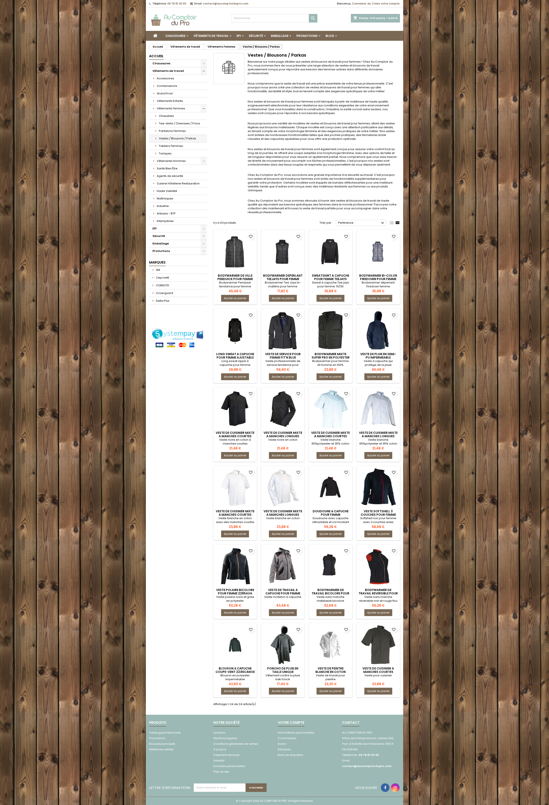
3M (157, 270)
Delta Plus (162, 301)
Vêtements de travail (211, 36)
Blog (330, 36)
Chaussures (175, 36)
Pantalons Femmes (172, 131)
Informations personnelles (296, 733)
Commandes (287, 738)
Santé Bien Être (167, 168)
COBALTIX (162, 285)
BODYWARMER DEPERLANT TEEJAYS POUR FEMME (283, 277)
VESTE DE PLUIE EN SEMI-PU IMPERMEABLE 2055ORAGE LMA (378, 357)
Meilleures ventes (161, 749)
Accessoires (165, 78)
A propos (219, 749)
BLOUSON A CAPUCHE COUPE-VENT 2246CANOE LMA (235, 671)
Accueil (156, 56)
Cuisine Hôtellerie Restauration (178, 183)
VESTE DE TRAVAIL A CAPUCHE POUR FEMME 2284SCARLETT (282, 593)
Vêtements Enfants (170, 101)
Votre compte (291, 722)
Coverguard (164, 293)
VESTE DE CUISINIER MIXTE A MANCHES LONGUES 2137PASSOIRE (283, 436)
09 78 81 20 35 (176, 3)
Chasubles (166, 116)
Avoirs (282, 744)
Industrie (163, 206)
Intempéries (165, 221)
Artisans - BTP (166, 213)
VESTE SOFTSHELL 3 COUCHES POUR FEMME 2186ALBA (378, 514)
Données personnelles (229, 766)
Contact (350, 722)
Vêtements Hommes (171, 161)
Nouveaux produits (162, 744)
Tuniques (165, 153)
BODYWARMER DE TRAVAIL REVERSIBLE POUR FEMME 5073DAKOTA (378, 593)
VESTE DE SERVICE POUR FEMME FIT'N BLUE (283, 356)
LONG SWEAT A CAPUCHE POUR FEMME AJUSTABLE (235, 356)
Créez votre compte (386, 3)
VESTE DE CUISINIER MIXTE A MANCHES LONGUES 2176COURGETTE (378, 436)
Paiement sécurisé (226, 755)
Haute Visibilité (167, 191)
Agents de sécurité (170, 176)
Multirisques (165, 198)
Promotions (307, 36)
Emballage (279, 36)
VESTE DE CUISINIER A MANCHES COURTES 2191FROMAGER (378, 671)
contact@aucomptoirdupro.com (225, 3)
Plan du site (221, 772)
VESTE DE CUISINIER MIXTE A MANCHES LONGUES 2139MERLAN (283, 514)
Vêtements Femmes (171, 108)
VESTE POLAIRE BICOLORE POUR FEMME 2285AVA (235, 591)
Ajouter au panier (235, 298)
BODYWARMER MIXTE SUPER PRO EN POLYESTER (331, 356)
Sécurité (256, 36)
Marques (157, 262)
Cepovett (162, 278)
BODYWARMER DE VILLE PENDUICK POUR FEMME (235, 277)
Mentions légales (225, 738)
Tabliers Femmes (171, 146)
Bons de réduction (290, 755)
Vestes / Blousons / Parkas (177, 138)
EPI (239, 36)
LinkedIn (219, 760)
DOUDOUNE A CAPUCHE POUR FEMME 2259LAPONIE (330, 514)
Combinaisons (167, 86)
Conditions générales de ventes (235, 744)
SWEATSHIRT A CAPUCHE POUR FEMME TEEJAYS (330, 277)
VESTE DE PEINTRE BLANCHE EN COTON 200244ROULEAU (330, 671)
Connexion (359, 3)
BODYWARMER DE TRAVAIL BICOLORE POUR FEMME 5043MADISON (330, 593)
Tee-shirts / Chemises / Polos (179, 123)
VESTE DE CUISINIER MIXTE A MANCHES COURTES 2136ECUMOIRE (235, 436)
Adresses (284, 749)
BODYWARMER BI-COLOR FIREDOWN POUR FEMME (378, 277)
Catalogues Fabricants (165, 733)
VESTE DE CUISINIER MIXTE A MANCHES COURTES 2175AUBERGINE (330, 436)
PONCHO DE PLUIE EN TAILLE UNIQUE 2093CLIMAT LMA (282, 671)
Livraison (219, 733)
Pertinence (361, 223)
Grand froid (165, 93)
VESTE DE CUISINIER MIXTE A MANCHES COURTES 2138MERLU (235, 514)
